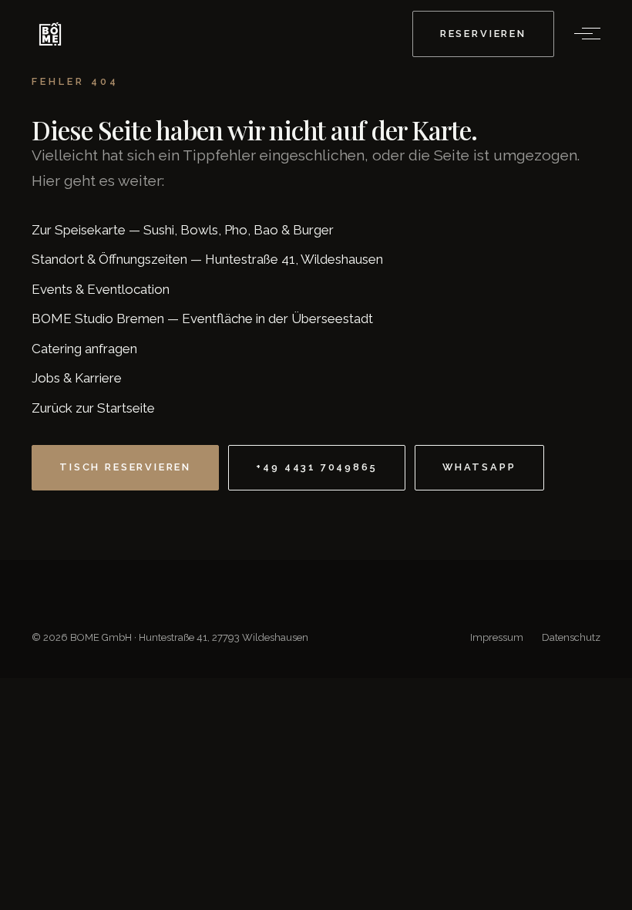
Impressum (496, 637)
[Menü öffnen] (583, 34)
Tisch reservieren (125, 467)
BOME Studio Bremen (98, 318)
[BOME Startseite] (50, 33)
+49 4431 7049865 (316, 467)
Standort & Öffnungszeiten (109, 259)
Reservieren (483, 33)
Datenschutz (571, 637)
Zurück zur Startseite (93, 408)
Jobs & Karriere (77, 378)
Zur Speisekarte (79, 230)
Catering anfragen (84, 348)
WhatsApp (479, 467)
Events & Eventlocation (101, 289)
